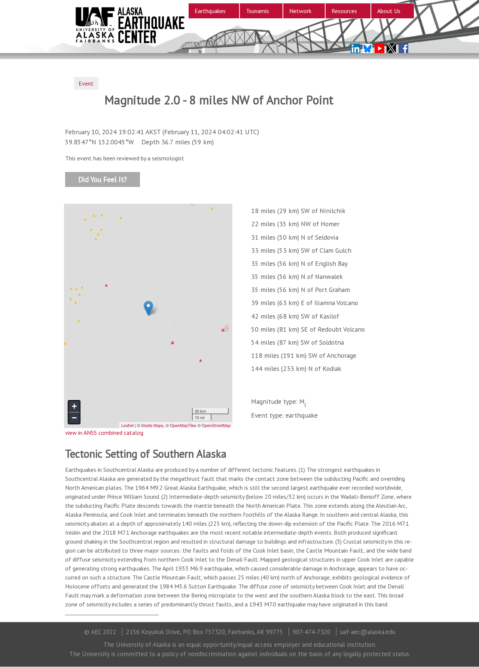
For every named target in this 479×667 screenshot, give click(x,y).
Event (86, 83)
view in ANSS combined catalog (104, 432)
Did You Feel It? (102, 179)
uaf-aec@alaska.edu (367, 632)
